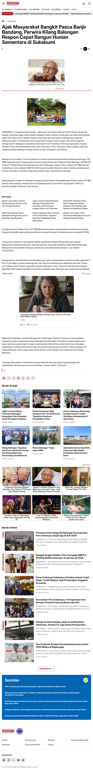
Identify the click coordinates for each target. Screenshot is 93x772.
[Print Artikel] (28, 378)
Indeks (74, 9)
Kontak (4, 740)
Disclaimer (6, 745)
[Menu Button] (3, 3)
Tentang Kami (30, 740)
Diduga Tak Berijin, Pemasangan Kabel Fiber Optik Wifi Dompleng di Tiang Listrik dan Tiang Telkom (45, 710)
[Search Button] (89, 3)
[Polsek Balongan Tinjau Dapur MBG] (46, 435)
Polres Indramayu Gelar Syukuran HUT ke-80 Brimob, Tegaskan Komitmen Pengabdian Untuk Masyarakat (46, 217)
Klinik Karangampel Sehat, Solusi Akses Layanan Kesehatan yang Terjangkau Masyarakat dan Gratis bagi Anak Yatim (46, 702)
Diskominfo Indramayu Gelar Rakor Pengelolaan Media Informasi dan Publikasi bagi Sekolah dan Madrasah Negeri (75, 204)
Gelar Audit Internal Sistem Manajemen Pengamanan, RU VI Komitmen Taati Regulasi (15, 215)
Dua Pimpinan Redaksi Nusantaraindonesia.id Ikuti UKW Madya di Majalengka (62, 645)
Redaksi (51, 740)
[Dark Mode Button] (83, 3)
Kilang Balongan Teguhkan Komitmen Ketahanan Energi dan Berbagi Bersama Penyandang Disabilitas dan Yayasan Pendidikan (15, 452)
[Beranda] (3, 21)
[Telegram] (14, 378)
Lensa (20, 9)
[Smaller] (81, 49)
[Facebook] (4, 378)
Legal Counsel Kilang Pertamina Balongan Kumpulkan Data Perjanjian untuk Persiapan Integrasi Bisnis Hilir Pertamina (45, 204)
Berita (7, 9)
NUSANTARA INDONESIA (16, 767)
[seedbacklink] (19, 731)
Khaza (45, 9)
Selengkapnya (45, 668)
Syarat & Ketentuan (32, 745)
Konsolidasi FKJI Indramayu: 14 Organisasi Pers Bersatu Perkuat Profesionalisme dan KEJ (61, 601)
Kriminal (3, 625)
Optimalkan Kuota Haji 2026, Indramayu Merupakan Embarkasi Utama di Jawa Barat (76, 452)
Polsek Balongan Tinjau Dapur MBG (43, 449)
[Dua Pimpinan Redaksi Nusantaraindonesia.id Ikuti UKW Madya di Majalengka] (19, 652)
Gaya (56, 9)
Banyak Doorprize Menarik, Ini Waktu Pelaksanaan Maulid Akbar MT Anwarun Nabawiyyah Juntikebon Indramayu (42, 694)
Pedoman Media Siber (80, 740)
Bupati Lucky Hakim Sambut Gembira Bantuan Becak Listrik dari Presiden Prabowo (14, 203)
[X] (9, 378)
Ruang (34, 9)
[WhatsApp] (23, 378)
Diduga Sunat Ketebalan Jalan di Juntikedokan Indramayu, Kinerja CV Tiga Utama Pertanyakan (60, 623)
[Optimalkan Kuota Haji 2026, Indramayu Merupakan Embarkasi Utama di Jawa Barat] (77, 435)
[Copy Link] (33, 378)
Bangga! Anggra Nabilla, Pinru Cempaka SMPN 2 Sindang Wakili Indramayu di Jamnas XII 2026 (61, 556)
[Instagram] (9, 760)
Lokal (3, 534)
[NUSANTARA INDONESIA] (13, 4)
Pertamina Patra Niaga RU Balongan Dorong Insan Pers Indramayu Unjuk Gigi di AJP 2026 (61, 534)
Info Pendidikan (3, 562)
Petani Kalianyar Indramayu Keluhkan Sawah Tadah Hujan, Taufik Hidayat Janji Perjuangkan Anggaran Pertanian (62, 580)
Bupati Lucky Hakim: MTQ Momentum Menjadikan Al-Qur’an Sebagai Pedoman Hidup (76, 215)
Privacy (51, 745)
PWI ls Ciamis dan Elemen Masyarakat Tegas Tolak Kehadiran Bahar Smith (35, 686)
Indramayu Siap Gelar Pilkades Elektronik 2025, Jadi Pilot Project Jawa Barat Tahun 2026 (41, 716)
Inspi (65, 9)
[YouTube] (18, 760)
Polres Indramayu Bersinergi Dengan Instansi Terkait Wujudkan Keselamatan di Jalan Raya (76, 415)
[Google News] (23, 760)
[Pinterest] (18, 378)
